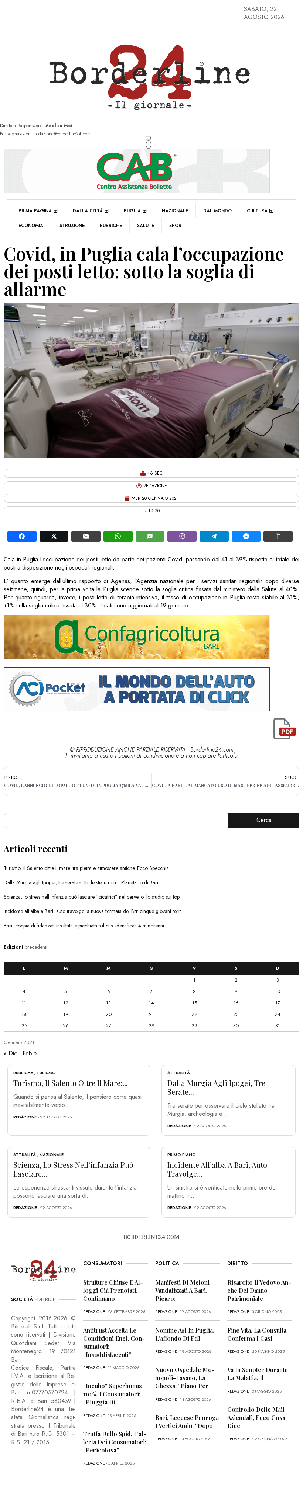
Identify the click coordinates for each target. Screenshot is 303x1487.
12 (65, 1002)
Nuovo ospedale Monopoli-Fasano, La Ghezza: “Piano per (185, 1378)
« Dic (10, 1053)
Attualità (178, 1073)
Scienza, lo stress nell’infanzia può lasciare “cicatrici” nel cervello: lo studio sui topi (92, 897)
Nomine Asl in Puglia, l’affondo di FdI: (184, 1334)
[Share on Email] (86, 536)
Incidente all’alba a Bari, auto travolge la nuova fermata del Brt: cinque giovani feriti (93, 911)
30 (236, 1025)
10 (277, 991)
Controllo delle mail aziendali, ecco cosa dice (256, 1417)
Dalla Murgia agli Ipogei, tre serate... (216, 1087)
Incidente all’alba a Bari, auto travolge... (217, 1169)
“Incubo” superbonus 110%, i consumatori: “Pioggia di (112, 1394)
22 (194, 1014)
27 (108, 1025)
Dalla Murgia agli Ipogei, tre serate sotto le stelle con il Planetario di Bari (81, 882)
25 (24, 1025)
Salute (145, 225)
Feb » (30, 1053)
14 (151, 1002)
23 (236, 1014)
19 (65, 1014)
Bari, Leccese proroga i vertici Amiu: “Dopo (187, 1421)
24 (277, 1014)
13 (108, 1002)
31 (277, 1025)
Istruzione (71, 225)
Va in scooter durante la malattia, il (257, 1374)
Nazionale (175, 211)
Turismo (46, 1073)
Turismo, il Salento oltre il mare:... (70, 1083)
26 (66, 1025)
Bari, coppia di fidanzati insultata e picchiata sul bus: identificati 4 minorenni (84, 925)
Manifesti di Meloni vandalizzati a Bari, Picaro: (182, 1290)
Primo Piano (181, 1154)
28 (151, 1025)
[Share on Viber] (182, 536)
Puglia (132, 211)
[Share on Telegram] (214, 536)
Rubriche (111, 225)
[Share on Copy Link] (278, 536)
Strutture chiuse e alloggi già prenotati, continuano (113, 1290)
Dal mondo (217, 211)
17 (277, 1002)
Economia (30, 225)
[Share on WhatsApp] (118, 536)
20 (109, 1014)
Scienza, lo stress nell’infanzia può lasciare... (73, 1169)
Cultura (257, 211)
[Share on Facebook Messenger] (246, 536)
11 (24, 1002)
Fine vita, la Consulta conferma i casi (256, 1334)
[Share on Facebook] (22, 536)
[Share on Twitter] (54, 536)
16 (236, 1002)
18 (24, 1014)
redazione (25, 1117)
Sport (176, 225)
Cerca (264, 820)
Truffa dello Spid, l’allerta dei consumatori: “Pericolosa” (114, 1442)
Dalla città (88, 211)
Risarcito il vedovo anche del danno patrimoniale (259, 1290)
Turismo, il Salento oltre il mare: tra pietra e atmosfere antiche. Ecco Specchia (86, 868)
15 (194, 1002)
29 (194, 1025)
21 (151, 1014)
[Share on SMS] (150, 536)
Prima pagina (35, 211)
